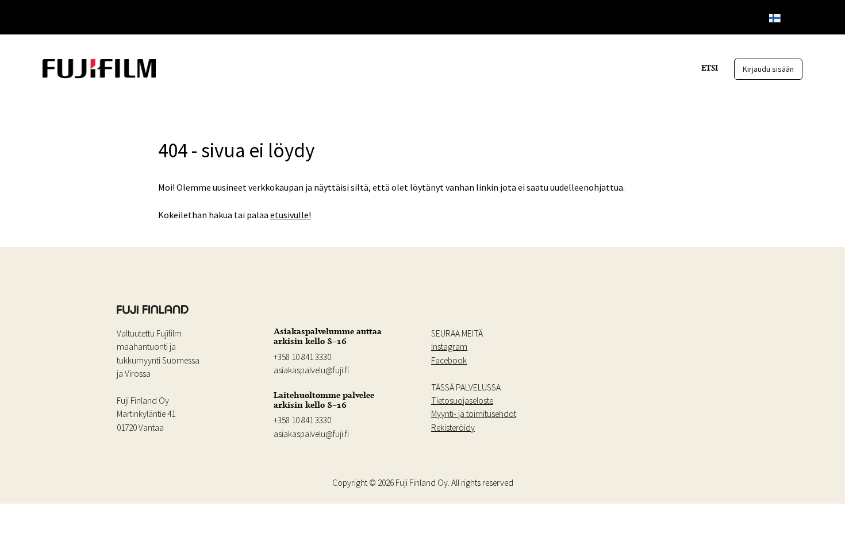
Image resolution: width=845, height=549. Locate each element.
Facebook (449, 360)
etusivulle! (290, 215)
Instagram (449, 346)
